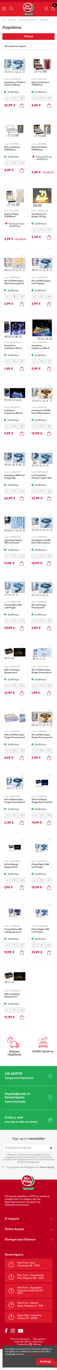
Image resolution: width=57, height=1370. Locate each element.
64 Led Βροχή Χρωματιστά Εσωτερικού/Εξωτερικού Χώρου (14, 865)
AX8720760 (15, 732)
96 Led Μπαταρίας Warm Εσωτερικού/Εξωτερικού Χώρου (14, 282)
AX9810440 (15, 278)
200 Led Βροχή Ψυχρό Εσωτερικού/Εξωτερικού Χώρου (42, 800)
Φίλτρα (28, 36)
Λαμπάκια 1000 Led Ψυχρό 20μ (14, 476)
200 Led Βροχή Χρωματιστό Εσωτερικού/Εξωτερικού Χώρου (14, 995)
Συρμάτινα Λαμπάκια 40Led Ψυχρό (13, 347)
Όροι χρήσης (39, 1339)
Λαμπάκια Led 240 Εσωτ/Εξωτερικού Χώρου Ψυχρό (41, 541)
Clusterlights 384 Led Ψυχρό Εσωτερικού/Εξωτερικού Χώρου (41, 865)
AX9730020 (15, 343)
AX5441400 (42, 144)
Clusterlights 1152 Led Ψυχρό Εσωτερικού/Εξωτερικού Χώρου (41, 930)
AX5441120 (14, 211)
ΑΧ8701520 (42, 796)
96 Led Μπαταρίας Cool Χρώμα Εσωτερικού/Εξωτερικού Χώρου (41, 282)
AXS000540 (42, 667)
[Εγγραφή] (51, 1148)
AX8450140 (42, 537)
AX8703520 (15, 667)
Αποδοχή (45, 1361)
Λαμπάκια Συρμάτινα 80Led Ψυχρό (13, 411)
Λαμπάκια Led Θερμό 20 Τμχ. (39, 215)
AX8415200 (42, 732)
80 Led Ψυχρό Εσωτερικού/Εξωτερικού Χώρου (41, 606)
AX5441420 (14, 144)
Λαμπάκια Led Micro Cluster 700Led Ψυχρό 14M (14, 83)
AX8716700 (42, 343)
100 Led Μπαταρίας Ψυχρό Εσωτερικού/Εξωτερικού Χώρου (14, 736)
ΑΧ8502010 (42, 861)
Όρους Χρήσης (47, 1167)
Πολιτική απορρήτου (20, 1339)
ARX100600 (42, 211)
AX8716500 (15, 407)
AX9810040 (42, 278)
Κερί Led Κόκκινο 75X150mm (40, 83)
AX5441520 (42, 79)
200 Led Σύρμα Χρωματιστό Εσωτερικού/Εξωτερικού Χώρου (14, 671)
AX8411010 (41, 602)
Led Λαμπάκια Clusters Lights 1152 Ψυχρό (41, 476)
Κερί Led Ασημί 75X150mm (12, 148)
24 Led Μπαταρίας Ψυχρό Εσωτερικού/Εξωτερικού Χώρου (14, 800)
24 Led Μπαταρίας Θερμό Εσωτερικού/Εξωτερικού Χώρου (42, 736)
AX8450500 (15, 537)
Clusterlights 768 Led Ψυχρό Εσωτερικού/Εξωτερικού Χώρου (14, 606)
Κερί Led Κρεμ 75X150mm (11, 215)
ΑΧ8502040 (42, 926)
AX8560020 (15, 79)
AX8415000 (15, 796)
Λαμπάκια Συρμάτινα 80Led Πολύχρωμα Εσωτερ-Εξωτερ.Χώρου (41, 347)
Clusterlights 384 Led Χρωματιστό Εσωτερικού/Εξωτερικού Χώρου (14, 930)
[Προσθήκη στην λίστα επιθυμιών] (22, 58)
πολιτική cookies (32, 1354)
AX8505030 (15, 602)
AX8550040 (42, 472)
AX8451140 (42, 407)
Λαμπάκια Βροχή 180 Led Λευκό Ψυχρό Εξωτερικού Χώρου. (14, 541)
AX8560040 (15, 472)
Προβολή (48, 172)
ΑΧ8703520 (15, 991)
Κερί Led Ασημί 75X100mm (39, 148)
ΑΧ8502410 (15, 926)
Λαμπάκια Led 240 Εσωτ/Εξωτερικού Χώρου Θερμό (41, 411)
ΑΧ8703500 (15, 861)
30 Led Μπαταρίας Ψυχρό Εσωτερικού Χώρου (42, 671)
